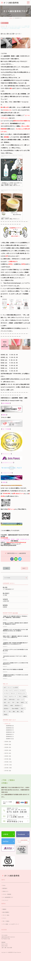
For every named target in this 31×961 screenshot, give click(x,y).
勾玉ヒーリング (20, 699)
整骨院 (13, 27)
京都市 (5, 699)
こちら (2, 530)
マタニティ (13, 693)
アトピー (4, 918)
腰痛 (12, 28)
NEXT (24, 568)
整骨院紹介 (5, 888)
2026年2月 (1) (10, 736)
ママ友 (5, 696)
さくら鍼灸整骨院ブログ (8, 897)
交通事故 (25, 696)
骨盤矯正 (18, 28)
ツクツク (16, 690)
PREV (7, 568)
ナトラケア (22, 690)
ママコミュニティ (22, 693)
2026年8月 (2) (10, 725)
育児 (10, 28)
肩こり (8, 28)
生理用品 (15, 27)
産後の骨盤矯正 (4, 28)
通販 (14, 28)
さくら (9, 687)
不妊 (20, 696)
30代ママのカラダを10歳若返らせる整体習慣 (13, 669)
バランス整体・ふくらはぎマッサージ (11, 924)
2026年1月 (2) (10, 738)
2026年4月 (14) (10, 732)
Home (4, 885)
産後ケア (23, 708)
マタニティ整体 (6, 915)
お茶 (5, 687)
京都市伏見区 (3, 27)
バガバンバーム (5, 217)
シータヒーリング (8, 690)
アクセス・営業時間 (7, 894)
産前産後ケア (19, 27)
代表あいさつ (5, 891)
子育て (8, 27)
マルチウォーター (13, 696)
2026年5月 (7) (10, 730)
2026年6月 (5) (10, 727)
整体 (10, 27)
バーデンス (6, 693)
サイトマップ (5, 900)
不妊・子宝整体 (6, 921)
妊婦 (6, 27)
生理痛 (11, 705)
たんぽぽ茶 (15, 687)
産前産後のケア (24, 27)
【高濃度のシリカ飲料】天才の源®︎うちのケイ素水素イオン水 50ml (11, 183)
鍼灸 (16, 28)
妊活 (9, 702)
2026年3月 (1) (10, 734)
